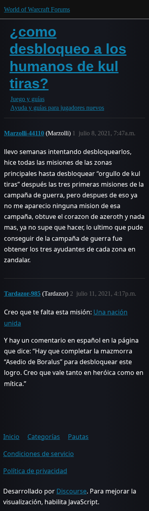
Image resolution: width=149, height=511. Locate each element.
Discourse (71, 491)
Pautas (78, 436)
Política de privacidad (35, 470)
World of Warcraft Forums (37, 9)
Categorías (43, 436)
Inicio (11, 436)
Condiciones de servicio (38, 453)
